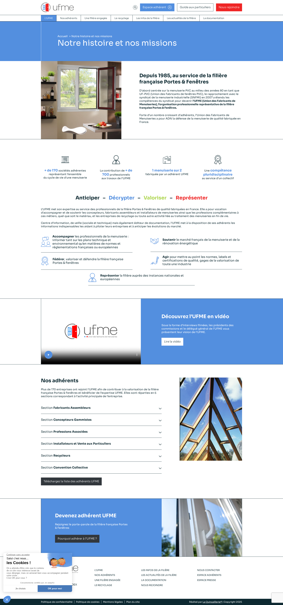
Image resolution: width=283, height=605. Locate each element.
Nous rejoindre (229, 7)
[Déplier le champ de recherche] (135, 7)
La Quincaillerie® (212, 601)
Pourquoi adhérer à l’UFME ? (77, 538)
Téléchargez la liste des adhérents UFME (71, 481)
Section (66, 408)
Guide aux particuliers (195, 7)
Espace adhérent (154, 7)
